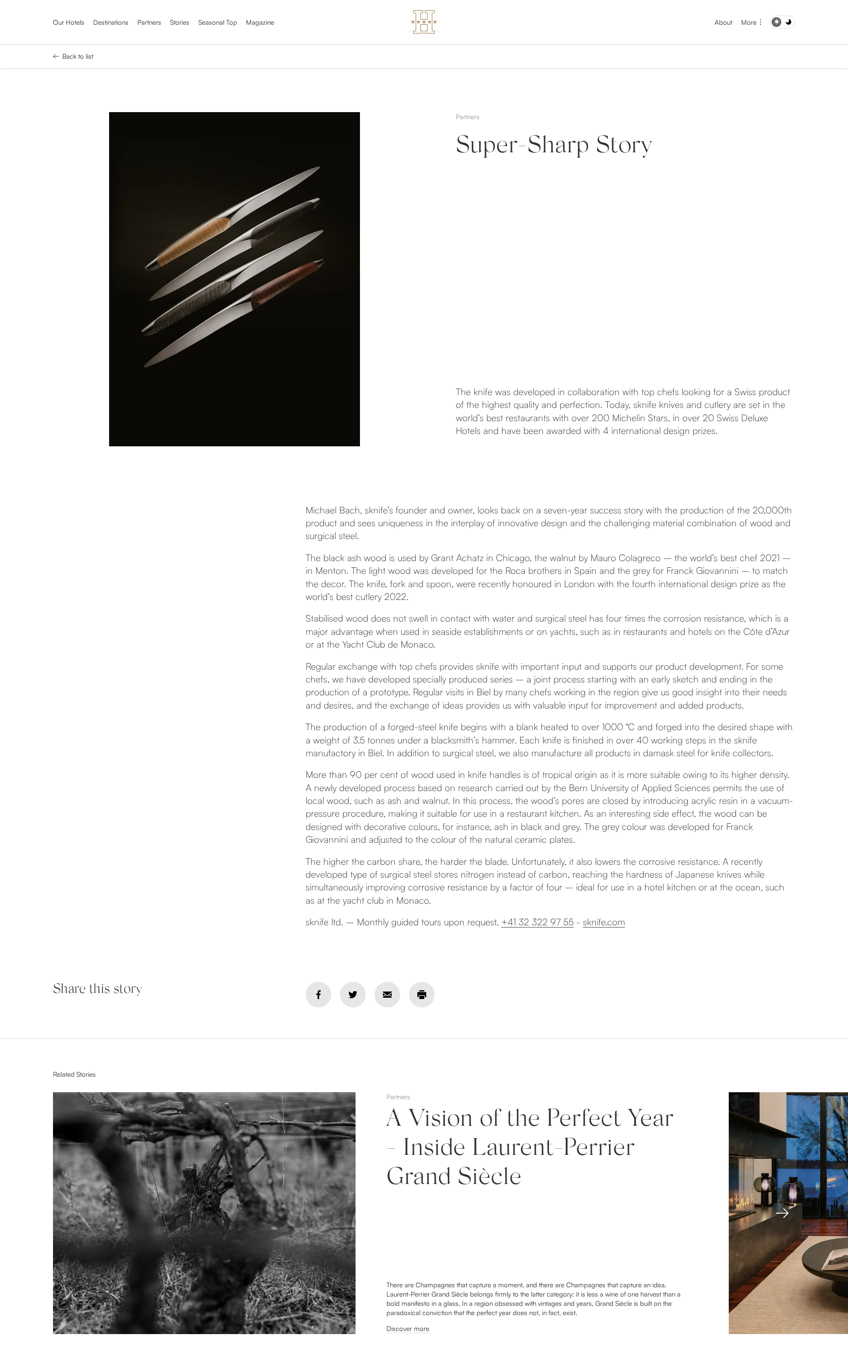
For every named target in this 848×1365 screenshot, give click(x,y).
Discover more (407, 1328)
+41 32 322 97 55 (537, 922)
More (749, 22)
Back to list (77, 56)
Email (387, 994)
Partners (149, 22)
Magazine (260, 22)
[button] (782, 1213)
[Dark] (782, 22)
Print (422, 994)
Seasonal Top (217, 22)
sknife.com (604, 922)
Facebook (318, 994)
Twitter (353, 994)
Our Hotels (68, 22)
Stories (179, 22)
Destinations (111, 22)
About (723, 22)
